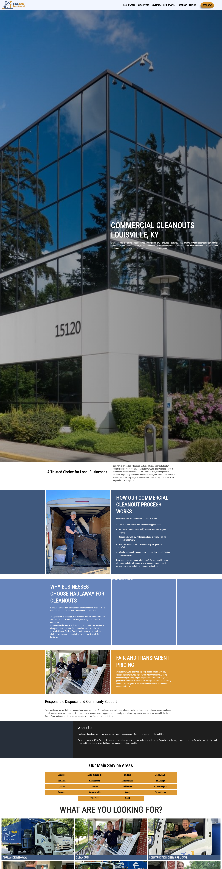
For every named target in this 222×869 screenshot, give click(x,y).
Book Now (207, 5)
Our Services (143, 5)
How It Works (129, 5)
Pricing (192, 5)
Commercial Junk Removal (163, 5)
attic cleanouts (134, 563)
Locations (182, 5)
